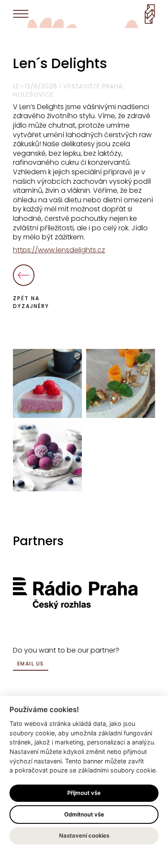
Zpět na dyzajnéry (31, 302)
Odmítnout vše (84, 814)
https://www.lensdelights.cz (59, 250)
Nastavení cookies (84, 835)
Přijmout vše (84, 792)
